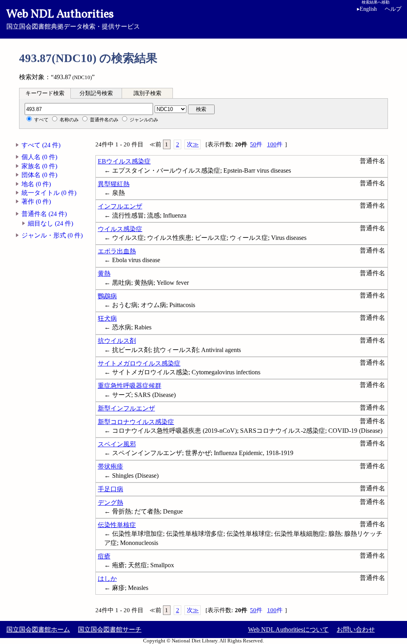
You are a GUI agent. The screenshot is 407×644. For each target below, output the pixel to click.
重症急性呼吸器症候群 (129, 385)
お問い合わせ (356, 629)
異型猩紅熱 (114, 184)
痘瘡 (104, 556)
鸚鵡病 (107, 296)
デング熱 (110, 502)
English (367, 9)
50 (256, 144)
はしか (107, 578)
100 (275, 144)
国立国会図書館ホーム (38, 629)
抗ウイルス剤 (117, 340)
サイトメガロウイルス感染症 (139, 363)
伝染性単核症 (117, 524)
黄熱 (104, 273)
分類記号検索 (96, 93)
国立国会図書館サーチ (109, 629)
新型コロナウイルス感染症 (136, 421)
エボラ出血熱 (117, 251)
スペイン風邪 (117, 444)
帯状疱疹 (110, 466)
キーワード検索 (44, 93)
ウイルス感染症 (120, 229)
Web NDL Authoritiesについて (288, 629)
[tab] (45, 93)
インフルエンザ (120, 206)
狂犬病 (107, 318)
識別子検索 (147, 93)
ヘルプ (393, 9)
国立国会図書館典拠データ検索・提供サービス (73, 18)
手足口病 (110, 489)
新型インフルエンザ (126, 408)
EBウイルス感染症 (124, 161)
